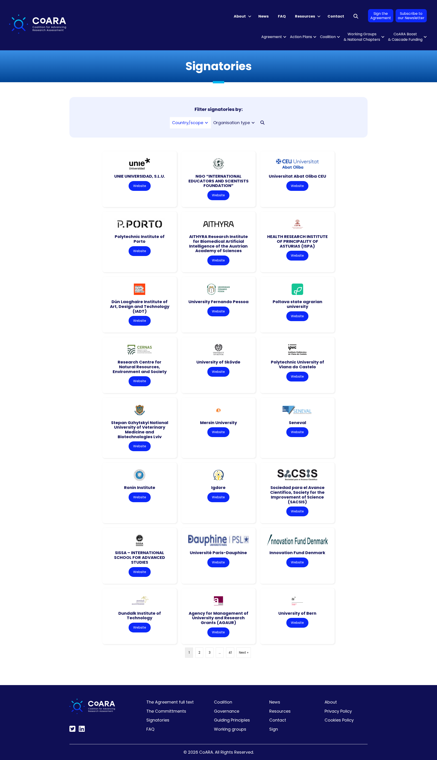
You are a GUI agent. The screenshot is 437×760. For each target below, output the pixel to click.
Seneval (297, 422)
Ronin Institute (139, 487)
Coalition (328, 36)
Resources (305, 16)
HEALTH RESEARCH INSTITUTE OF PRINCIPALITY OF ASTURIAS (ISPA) (297, 241)
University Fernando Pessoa (218, 302)
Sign (273, 729)
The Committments (166, 711)
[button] (250, 16)
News (263, 16)
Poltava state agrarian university (297, 304)
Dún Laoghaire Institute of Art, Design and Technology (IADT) (139, 306)
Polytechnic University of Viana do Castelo (297, 364)
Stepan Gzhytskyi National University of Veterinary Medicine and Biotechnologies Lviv (139, 430)
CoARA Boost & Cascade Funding (405, 36)
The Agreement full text (170, 702)
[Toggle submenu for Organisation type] (253, 122)
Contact (336, 16)
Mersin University (218, 422)
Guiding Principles (232, 720)
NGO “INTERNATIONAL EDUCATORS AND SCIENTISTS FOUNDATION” (218, 180)
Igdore (218, 487)
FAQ (282, 16)
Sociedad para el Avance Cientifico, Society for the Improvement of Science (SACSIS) (297, 494)
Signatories (157, 720)
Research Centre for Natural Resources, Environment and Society (140, 366)
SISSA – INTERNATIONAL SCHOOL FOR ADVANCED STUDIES (139, 557)
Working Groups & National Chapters (362, 36)
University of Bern (297, 613)
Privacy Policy (338, 711)
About (240, 16)
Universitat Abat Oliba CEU (297, 176)
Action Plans (301, 36)
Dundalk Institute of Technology (139, 615)
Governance (226, 711)
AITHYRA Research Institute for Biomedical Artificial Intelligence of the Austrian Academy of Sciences (218, 243)
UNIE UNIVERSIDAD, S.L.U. (139, 176)
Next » (243, 652)
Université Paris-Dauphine (218, 552)
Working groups (230, 729)
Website (139, 186)
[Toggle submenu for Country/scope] (206, 122)
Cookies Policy (339, 720)
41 (230, 652)
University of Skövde (218, 362)
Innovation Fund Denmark (297, 552)
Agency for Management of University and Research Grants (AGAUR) (218, 617)
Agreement (271, 36)
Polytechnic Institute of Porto (140, 239)
